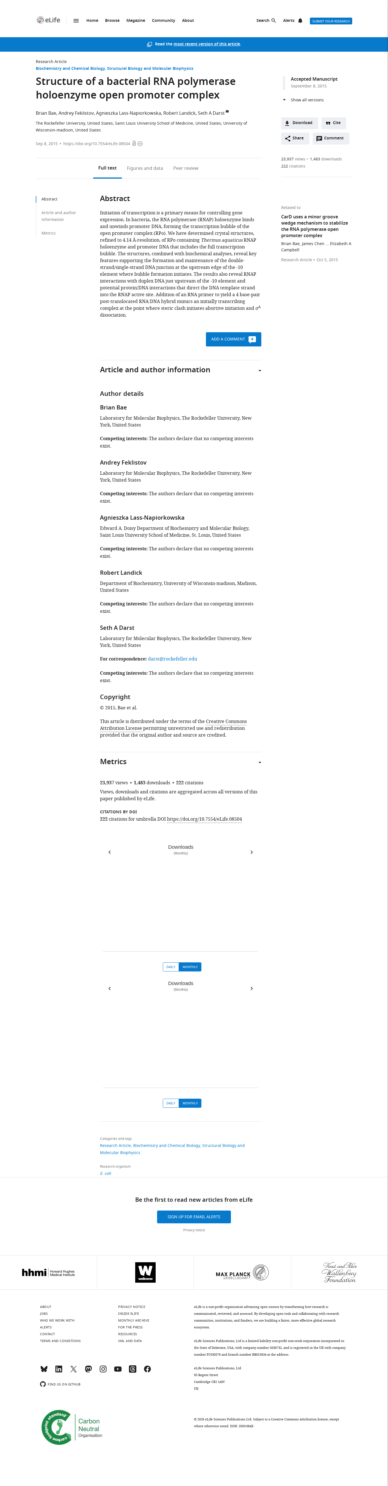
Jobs (44, 1313)
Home (92, 21)
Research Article (51, 62)
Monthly (190, 967)
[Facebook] (147, 1371)
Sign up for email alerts (194, 1217)
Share (298, 138)
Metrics (48, 233)
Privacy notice (194, 1230)
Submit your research (331, 21)
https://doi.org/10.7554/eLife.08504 (96, 144)
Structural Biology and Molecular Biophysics (150, 69)
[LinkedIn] (59, 1371)
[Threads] (133, 1371)
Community (163, 21)
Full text (107, 168)
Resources (127, 1334)
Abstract (49, 199)
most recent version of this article (207, 44)
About (188, 21)
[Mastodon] (88, 1371)
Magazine (135, 21)
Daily (170, 967)
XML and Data (130, 1341)
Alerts (289, 21)
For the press (130, 1327)
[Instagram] (103, 1371)
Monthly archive (133, 1320)
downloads (326, 159)
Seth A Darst (211, 113)
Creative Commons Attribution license (299, 1419)
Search (263, 21)
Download (302, 123)
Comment (336, 140)
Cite (337, 123)
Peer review (186, 168)
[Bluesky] (44, 1371)
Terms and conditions (60, 1341)
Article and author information (58, 216)
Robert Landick (179, 113)
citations (293, 166)
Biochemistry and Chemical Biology (70, 69)
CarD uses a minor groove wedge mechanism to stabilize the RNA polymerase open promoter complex (314, 227)
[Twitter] (74, 1371)
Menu (76, 20)
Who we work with (57, 1320)
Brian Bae (46, 113)
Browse (112, 21)
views (293, 159)
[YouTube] (118, 1371)
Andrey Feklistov (76, 113)
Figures (145, 168)
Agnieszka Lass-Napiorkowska (128, 113)
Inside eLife (128, 1313)
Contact (47, 1334)
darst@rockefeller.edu (172, 659)
